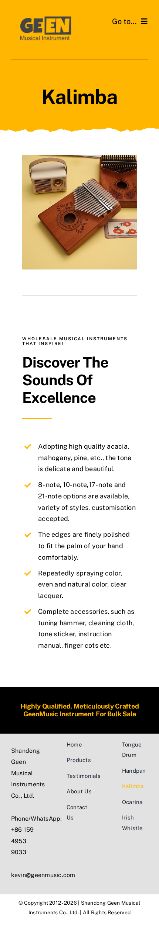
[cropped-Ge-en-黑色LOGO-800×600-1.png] (45, 17)
